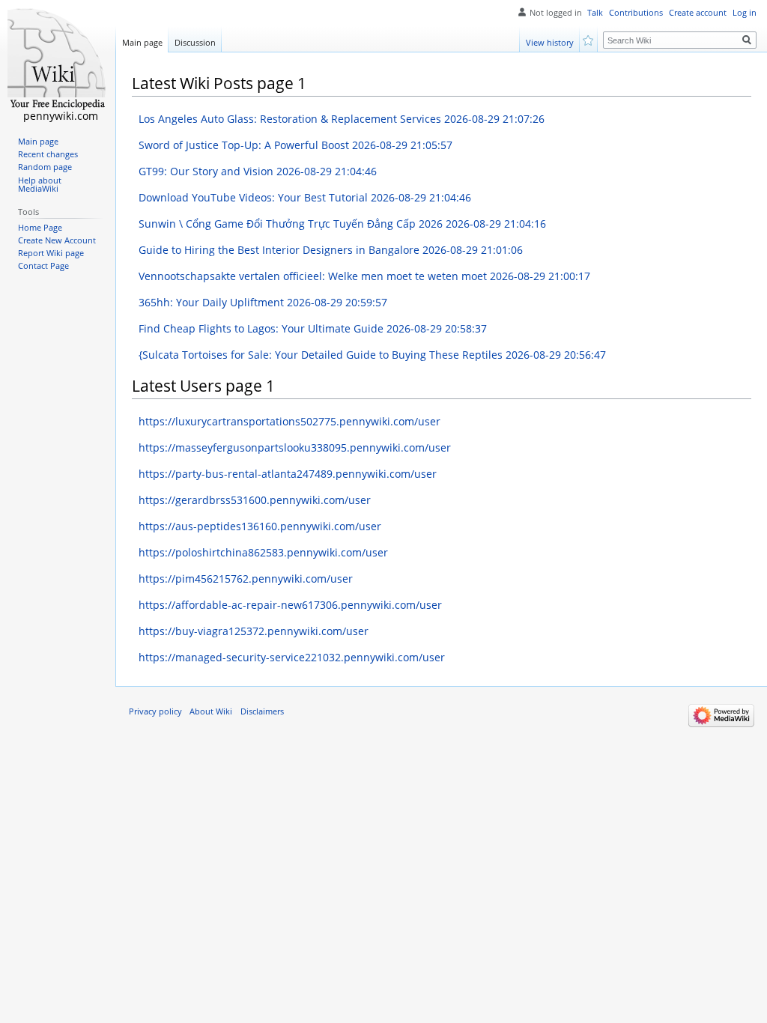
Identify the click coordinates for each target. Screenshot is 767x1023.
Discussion (195, 42)
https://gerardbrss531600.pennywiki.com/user (255, 500)
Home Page (40, 227)
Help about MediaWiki (39, 185)
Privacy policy (155, 711)
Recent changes (48, 154)
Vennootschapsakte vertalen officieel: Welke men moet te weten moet (364, 276)
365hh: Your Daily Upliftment (263, 302)
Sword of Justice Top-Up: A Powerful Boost (295, 145)
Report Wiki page (51, 253)
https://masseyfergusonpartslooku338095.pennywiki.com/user (295, 447)
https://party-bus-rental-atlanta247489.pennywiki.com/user (288, 474)
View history (550, 42)
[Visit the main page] (57, 60)
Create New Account (57, 240)
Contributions (636, 12)
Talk (595, 12)
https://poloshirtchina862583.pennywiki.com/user (263, 552)
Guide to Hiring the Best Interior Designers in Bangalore (331, 250)
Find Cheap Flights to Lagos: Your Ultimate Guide (313, 328)
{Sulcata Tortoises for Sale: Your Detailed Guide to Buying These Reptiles (372, 354)
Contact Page (43, 266)
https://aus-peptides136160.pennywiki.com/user (260, 526)
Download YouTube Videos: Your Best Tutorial (305, 197)
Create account (698, 12)
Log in (745, 12)
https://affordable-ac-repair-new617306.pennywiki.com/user (290, 605)
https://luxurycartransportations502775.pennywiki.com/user (289, 421)
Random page (45, 167)
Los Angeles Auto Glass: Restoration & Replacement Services (342, 119)
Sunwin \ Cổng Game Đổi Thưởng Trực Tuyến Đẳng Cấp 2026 (342, 223)
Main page (142, 42)
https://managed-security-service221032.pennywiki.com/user (292, 657)
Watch (589, 39)
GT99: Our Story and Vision (258, 171)
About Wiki (211, 711)
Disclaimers (262, 711)
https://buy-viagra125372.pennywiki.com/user (254, 631)
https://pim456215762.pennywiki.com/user (246, 578)
